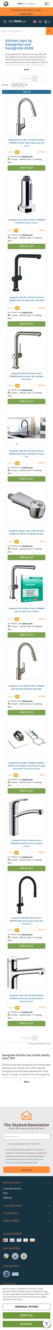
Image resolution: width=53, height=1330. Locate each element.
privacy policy (28, 1159)
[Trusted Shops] (6, 1256)
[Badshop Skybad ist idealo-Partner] (6, 1274)
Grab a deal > (26, 14)
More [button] (26, 69)
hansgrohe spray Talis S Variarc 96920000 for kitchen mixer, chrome (26, 221)
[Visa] (12, 1240)
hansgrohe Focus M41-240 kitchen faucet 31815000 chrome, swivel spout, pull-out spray (26, 143)
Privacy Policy (35, 1144)
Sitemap (7, 1197)
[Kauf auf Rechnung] (32, 1240)
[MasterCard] (5, 1240)
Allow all (26, 1324)
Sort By (5, 85)
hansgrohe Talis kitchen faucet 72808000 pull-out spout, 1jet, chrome (26, 610)
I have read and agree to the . (24, 1144)
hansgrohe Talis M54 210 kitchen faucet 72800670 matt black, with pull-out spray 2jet (26, 454)
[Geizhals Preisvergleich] (15, 1274)
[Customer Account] (40, 21)
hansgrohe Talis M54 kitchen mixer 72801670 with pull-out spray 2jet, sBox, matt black (26, 921)
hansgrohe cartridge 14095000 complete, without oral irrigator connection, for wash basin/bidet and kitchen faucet (26, 766)
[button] (5, 21)
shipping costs (27, 156)
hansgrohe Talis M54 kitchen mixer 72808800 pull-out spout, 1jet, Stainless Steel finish (26, 376)
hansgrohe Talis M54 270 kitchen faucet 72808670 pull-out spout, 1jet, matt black (26, 299)
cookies (13, 1288)
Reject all (26, 1315)
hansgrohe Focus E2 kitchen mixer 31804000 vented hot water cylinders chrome (26, 843)
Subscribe (26, 1169)
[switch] (47, 3)
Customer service (12, 1188)
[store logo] (17, 21)
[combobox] (23, 31)
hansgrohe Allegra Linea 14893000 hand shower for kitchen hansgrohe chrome (26, 532)
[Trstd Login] (49, 3)
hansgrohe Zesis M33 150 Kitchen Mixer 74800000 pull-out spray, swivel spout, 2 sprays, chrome (26, 998)
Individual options (26, 1307)
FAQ (5, 1193)
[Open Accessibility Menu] (46, 1323)
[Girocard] (25, 1240)
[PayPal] (19, 1240)
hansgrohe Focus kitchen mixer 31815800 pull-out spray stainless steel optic (26, 687)
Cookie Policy (16, 1299)
